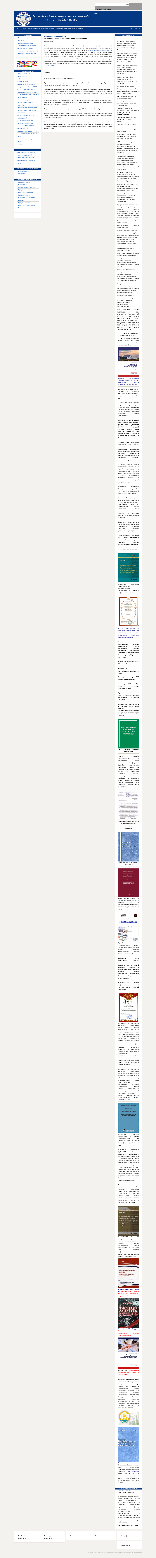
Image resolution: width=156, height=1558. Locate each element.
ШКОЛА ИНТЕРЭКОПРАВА (126, 1493)
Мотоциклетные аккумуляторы (99, 50)
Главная (24, 28)
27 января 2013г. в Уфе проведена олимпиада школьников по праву (128, 686)
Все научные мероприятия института (128, 1525)
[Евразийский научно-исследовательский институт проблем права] (52, 12)
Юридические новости (49, 28)
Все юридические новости (35, 28)
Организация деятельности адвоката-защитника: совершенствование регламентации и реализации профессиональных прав (128, 589)
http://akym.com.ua (49, 65)
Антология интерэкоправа (128, 549)
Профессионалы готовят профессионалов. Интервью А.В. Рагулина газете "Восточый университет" (128, 986)
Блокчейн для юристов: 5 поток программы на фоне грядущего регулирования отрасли (126, 137)
